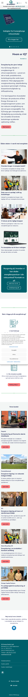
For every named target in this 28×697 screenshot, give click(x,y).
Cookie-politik (10, 361)
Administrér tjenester (13, 346)
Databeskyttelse (17, 361)
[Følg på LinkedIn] (14, 628)
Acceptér (14, 350)
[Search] (26, 2)
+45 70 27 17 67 (20, 6)
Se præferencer (14, 359)
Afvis (14, 354)
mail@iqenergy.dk (15, 8)
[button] (2, 3)
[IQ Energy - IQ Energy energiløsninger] (14, 2)
